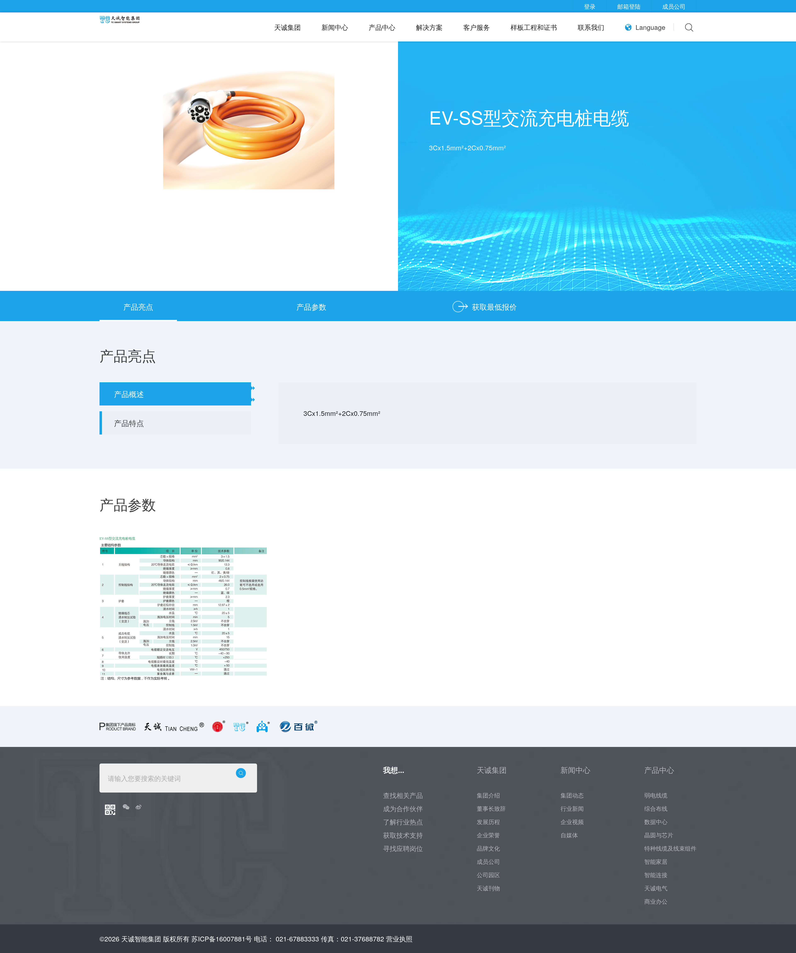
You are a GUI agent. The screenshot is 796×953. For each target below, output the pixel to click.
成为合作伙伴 (403, 808)
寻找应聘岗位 (403, 848)
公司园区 (488, 874)
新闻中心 (335, 27)
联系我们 (591, 27)
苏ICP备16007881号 (221, 938)
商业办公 (655, 901)
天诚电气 (655, 888)
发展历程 (488, 821)
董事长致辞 (491, 808)
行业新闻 (572, 808)
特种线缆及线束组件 (670, 848)
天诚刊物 (488, 888)
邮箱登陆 (629, 6)
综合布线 (655, 808)
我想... (393, 769)
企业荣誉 (488, 835)
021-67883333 (297, 938)
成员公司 (674, 6)
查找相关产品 (403, 795)
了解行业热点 (403, 821)
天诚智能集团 (141, 938)
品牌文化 (488, 848)
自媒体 (569, 835)
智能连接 (655, 874)
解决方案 (429, 27)
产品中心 (382, 27)
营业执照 (399, 938)
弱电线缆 (655, 795)
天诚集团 (287, 27)
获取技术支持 (403, 835)
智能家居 (655, 861)
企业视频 (572, 821)
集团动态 (572, 795)
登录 (590, 6)
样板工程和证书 (534, 27)
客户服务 (476, 27)
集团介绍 (488, 795)
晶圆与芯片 (658, 835)
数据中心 (655, 821)
